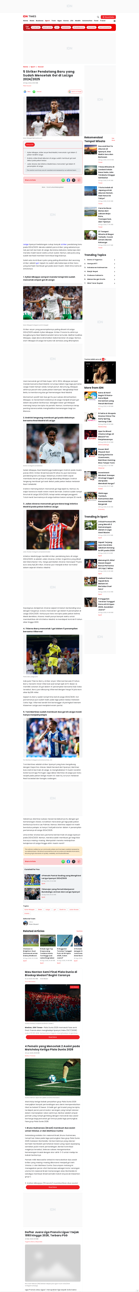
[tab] (30, 145)
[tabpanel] (53, 161)
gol (37, 263)
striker (64, 244)
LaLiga (25, 244)
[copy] (79, 180)
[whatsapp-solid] (63, 180)
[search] (98, 17)
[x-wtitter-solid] (73, 180)
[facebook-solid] (68, 180)
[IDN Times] (29, 16)
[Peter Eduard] (25, 923)
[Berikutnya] (83, 1062)
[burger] (114, 21)
